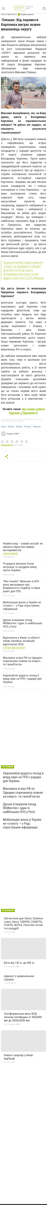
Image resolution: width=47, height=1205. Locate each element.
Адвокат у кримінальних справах (19, 977)
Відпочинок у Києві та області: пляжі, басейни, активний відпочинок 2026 (21, 641)
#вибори (19, 427)
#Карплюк (37, 427)
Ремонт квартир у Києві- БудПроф (19, 1057)
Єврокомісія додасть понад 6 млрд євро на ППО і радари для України (22, 679)
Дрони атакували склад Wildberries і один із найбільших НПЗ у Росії (22, 623)
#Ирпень (11, 427)
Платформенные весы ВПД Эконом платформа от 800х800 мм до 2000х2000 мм (23, 1017)
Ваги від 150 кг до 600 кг (19, 962)
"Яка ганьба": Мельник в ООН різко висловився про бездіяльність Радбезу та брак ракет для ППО (21, 586)
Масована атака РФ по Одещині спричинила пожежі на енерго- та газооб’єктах (22, 661)
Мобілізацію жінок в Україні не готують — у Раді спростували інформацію (22, 606)
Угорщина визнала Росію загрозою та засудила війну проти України (20, 567)
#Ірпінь (3, 427)
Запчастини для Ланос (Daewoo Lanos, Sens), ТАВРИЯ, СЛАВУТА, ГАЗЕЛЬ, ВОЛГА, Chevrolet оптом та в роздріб (23, 923)
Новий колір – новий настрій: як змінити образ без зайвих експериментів (23, 547)
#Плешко (27, 427)
